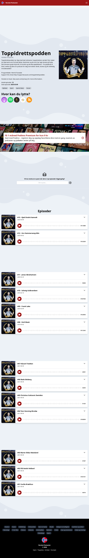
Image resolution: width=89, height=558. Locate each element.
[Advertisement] (44, 20)
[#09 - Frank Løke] (8, 311)
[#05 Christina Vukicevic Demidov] (8, 400)
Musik (51, 527)
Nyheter (4, 88)
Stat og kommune (66, 530)
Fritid (56, 530)
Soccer (28, 88)
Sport (11, 88)
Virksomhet (31, 527)
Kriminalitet (40, 530)
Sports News (20, 88)
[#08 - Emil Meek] (8, 327)
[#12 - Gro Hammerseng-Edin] (8, 238)
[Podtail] (17, 100)
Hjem (34, 550)
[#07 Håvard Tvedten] (8, 368)
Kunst (14, 527)
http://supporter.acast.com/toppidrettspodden (29, 75)
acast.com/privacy (21, 79)
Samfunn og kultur (78, 527)
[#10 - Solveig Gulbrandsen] (8, 295)
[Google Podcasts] (23, 100)
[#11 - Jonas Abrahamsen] (8, 279)
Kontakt (53, 550)
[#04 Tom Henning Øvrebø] (8, 415)
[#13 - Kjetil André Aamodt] (8, 222)
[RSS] (29, 100)
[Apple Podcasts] (4, 100)
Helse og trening (80, 530)
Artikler (47, 550)
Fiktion (23, 530)
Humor (7, 527)
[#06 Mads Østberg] (8, 384)
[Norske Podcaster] (44, 540)
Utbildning (22, 527)
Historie (31, 530)
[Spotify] (10, 100)
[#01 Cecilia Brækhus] (8, 489)
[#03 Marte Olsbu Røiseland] (8, 457)
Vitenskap (41, 533)
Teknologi (6, 530)
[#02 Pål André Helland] (8, 473)
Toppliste (41, 550)
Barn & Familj (43, 527)
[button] (87, 3)
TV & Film (15, 530)
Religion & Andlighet (63, 527)
